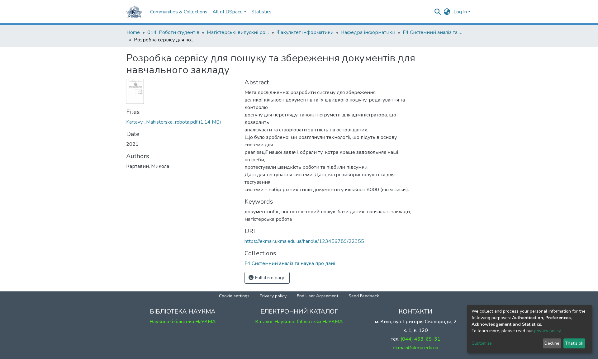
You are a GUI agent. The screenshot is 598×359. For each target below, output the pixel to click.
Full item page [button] (270, 277)
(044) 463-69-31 (420, 339)
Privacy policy (273, 296)
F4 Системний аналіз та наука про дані (434, 32)
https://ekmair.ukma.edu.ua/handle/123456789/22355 (304, 241)
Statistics (261, 11)
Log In (460, 11)
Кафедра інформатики (368, 32)
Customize (482, 343)
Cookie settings (234, 296)
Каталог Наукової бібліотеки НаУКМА (299, 321)
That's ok (574, 343)
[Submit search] (438, 12)
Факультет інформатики (305, 32)
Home (133, 32)
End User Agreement (317, 296)
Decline (551, 343)
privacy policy (547, 331)
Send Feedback (364, 296)
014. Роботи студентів (173, 32)
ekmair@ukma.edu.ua (415, 347)
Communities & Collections (178, 11)
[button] (447, 12)
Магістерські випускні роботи (238, 32)
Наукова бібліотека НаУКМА (183, 321)
